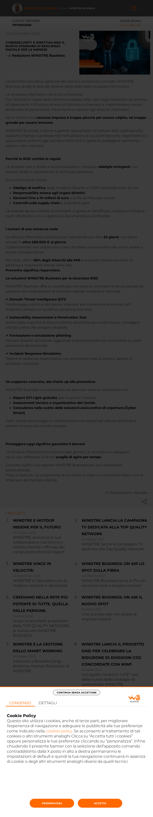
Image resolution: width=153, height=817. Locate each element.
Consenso (20, 703)
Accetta (100, 803)
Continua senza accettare (77, 692)
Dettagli (48, 703)
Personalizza (52, 803)
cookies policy (59, 731)
